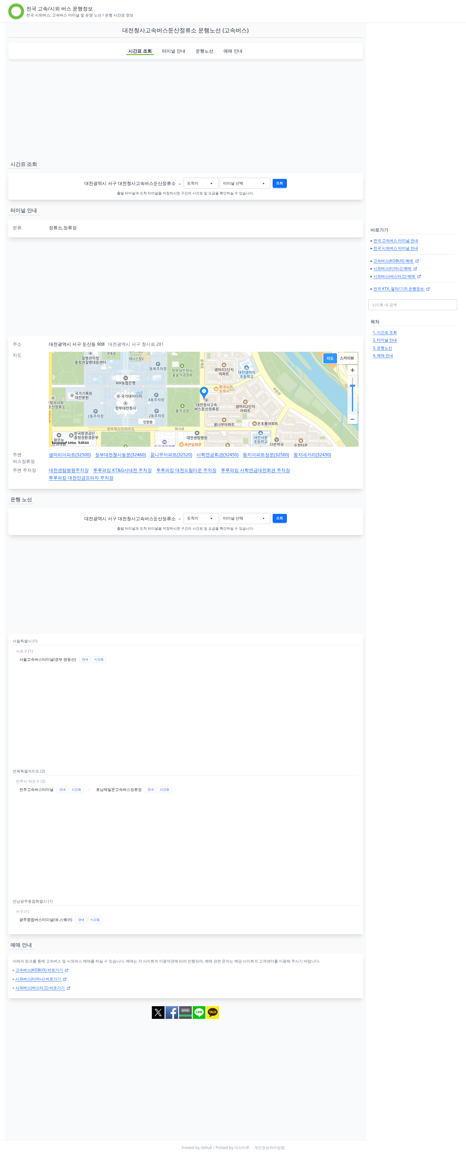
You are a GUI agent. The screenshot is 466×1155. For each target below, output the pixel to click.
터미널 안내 (173, 51)
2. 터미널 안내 (385, 340)
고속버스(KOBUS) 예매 (393, 260)
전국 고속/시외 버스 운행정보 (59, 8)
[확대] (352, 370)
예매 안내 (233, 51)
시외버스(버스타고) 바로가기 (41, 987)
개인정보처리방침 (269, 1147)
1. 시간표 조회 (385, 332)
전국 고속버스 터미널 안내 (395, 240)
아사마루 (241, 1147)
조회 (279, 183)
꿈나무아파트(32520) (171, 454)
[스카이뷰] (347, 358)
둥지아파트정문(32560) (266, 454)
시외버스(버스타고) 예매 (394, 276)
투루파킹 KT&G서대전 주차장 (122, 470)
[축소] (352, 419)
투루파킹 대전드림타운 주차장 (186, 470)
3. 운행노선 (382, 347)
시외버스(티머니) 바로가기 (39, 978)
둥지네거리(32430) (312, 454)
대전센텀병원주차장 (69, 470)
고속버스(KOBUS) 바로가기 (40, 970)
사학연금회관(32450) (217, 454)
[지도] (330, 358)
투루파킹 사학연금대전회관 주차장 (255, 470)
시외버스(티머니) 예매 (392, 268)
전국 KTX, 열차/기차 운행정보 (399, 288)
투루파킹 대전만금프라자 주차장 (81, 478)
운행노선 (204, 51)
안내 (85, 659)
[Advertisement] (185, 109)
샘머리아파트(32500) (70, 454)
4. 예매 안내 (383, 355)
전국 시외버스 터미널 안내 (395, 248)
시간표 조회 (140, 51)
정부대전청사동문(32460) (120, 454)
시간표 (99, 659)
